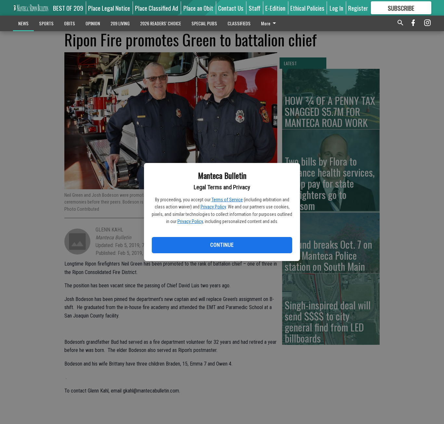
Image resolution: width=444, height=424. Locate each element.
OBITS (69, 23)
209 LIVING (120, 23)
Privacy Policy (213, 206)
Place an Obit (198, 8)
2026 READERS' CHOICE (160, 23)
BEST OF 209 (68, 8)
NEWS (23, 23)
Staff (254, 8)
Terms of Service (227, 199)
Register (358, 8)
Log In (336, 8)
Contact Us (230, 8)
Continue (221, 245)
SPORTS (46, 23)
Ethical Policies (307, 8)
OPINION (92, 23)
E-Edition (275, 8)
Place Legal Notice (109, 8)
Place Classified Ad (156, 8)
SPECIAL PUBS (204, 23)
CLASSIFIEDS (239, 23)
